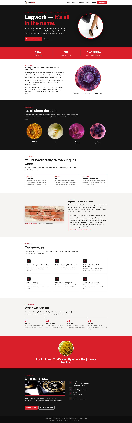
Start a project (102, 2)
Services (81, 2)
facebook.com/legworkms (80, 399)
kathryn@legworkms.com (80, 390)
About (69, 2)
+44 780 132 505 (77, 394)
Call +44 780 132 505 (47, 407)
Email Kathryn (32, 407)
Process (88, 2)
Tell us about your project (33, 39)
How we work (47, 39)
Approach (74, 2)
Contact (94, 2)
